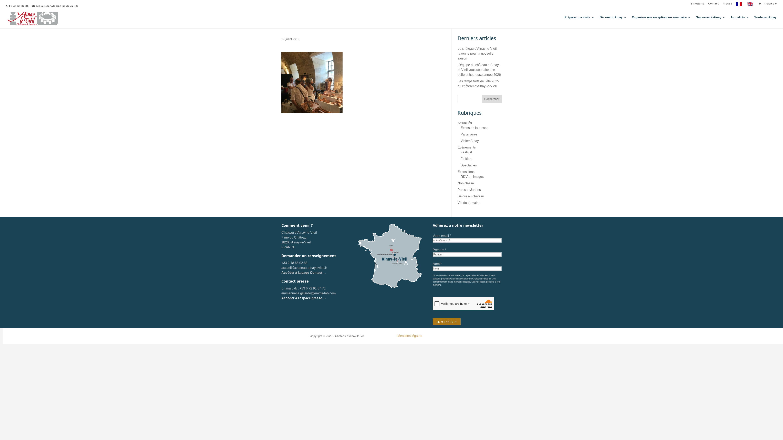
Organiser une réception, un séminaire (659, 17)
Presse (727, 3)
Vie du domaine (469, 203)
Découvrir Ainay (611, 17)
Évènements (467, 147)
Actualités (738, 17)
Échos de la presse (474, 128)
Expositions (466, 172)
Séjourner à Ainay (708, 17)
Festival (466, 152)
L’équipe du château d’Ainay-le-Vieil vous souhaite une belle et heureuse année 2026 (479, 69)
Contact (713, 3)
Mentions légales (409, 336)
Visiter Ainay (470, 141)
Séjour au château (471, 196)
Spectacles (469, 165)
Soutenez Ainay (765, 17)
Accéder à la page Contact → (303, 272)
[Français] (740, 5)
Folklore (466, 159)
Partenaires (469, 134)
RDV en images (472, 176)
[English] (751, 5)
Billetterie (697, 3)
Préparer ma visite (577, 17)
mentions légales (462, 281)
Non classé (466, 183)
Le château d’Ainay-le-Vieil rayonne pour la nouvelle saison (477, 53)
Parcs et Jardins (469, 189)
